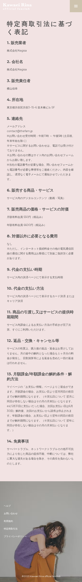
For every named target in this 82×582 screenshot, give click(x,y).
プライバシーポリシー (15, 536)
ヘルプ (7, 505)
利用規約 (8, 521)
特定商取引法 (11, 528)
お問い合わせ (11, 513)
